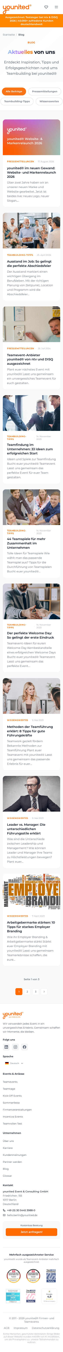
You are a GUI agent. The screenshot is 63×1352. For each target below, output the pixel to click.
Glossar (7, 1175)
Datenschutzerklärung (45, 1328)
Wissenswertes (49, 101)
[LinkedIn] (6, 1047)
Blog (6, 1168)
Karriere (8, 1148)
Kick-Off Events (12, 1095)
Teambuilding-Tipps (17, 101)
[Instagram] (15, 1047)
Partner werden (12, 1161)
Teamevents (10, 1081)
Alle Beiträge (14, 91)
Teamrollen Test (12, 1123)
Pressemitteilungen (44, 91)
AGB (6, 1328)
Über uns (8, 1141)
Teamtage (9, 1088)
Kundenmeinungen (14, 1154)
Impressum (21, 1328)
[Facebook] (24, 1047)
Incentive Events (13, 1116)
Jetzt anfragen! (31, 1232)
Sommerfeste (11, 1102)
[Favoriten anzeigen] (46, 6)
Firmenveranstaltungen (17, 1109)
